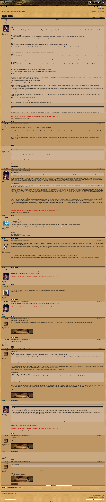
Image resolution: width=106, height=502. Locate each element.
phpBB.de (57, 501)
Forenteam (103, 6)
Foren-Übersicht (4, 11)
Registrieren (9, 6)
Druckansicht (4, 17)
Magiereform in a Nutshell (57, 141)
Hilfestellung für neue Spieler (21, 11)
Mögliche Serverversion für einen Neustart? (13, 13)
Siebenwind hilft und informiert (11, 11)
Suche (99, 6)
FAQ (95, 6)
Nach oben (3, 121)
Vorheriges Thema (95, 17)
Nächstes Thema (101, 17)
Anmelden (4, 6)
